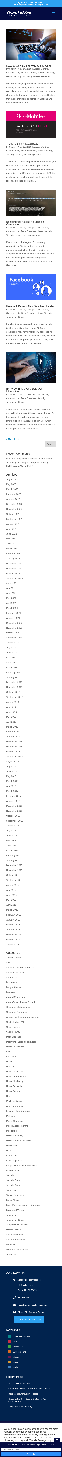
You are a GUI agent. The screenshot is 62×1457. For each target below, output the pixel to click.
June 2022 (11, 533)
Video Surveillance (15, 1239)
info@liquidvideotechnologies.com (33, 1305)
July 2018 (11, 766)
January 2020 (13, 677)
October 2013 (13, 924)
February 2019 (13, 731)
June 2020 (11, 652)
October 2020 (13, 632)
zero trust (11, 1254)
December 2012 (14, 934)
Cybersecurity (13, 72)
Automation (12, 977)
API (8, 962)
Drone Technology (15, 1046)
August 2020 (12, 642)
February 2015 (13, 914)
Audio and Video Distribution (20, 967)
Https (8, 1096)
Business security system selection (23, 1394)
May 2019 (11, 717)
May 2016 (11, 840)
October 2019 (13, 692)
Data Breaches (28, 72)
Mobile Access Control (17, 1125)
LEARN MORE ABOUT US (29, 1319)
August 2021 (12, 583)
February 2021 (13, 613)
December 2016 (14, 806)
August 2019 (12, 702)
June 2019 (11, 712)
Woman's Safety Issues (18, 1249)
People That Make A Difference (21, 1165)
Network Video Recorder (18, 1140)
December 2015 (14, 865)
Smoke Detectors (15, 1195)
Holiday (10, 1066)
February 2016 (13, 855)
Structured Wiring (15, 1210)
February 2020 (13, 672)
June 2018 (11, 771)
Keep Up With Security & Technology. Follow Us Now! (31, 1445)
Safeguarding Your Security (20, 1407)
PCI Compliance (14, 1160)
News (9, 76)
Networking (11, 1145)
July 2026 (11, 479)
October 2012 (13, 939)
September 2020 (14, 637)
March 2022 (12, 548)
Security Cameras (15, 1185)
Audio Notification (15, 972)
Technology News (31, 76)
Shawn (12, 68)
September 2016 (14, 821)
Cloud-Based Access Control (20, 1002)
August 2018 (12, 761)
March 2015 (12, 910)
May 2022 (11, 538)
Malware (10, 1116)
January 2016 (13, 860)
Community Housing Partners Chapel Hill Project (29, 1389)
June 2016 (11, 835)
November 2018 (14, 746)
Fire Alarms (12, 1056)
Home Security (13, 1091)
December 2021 (14, 563)
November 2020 (14, 628)
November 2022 (14, 509)
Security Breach (14, 154)
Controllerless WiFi (15, 1022)
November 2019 (14, 687)
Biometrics (11, 982)
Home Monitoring (15, 1081)
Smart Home (12, 1190)
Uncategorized (13, 1229)
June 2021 (11, 593)
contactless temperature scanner (22, 1017)
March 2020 (12, 667)
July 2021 (11, 588)
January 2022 (13, 558)
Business (10, 992)
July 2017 (11, 786)
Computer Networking (17, 1012)
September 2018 (14, 756)
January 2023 (13, 499)
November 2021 (14, 568)
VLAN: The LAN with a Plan (20, 1383)
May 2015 (11, 900)
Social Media (12, 1200)
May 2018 (11, 776)
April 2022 (11, 543)
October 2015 (13, 875)
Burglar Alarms (13, 987)
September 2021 (14, 578)
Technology (12, 1215)
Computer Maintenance (18, 1007)
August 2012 (12, 944)
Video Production (14, 1234)
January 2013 (13, 929)
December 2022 (14, 504)
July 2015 (11, 890)
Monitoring (11, 1130)
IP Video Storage (14, 1101)
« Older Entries (13, 439)
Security (17, 76)
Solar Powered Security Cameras (23, 1205)
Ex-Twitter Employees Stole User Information (24, 390)
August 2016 (12, 825)
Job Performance (15, 1106)
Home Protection (14, 1086)
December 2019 (14, 682)
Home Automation (15, 1071)
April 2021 (11, 603)
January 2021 (13, 618)
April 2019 (11, 722)
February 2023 (13, 494)
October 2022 (13, 514)
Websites (45, 76)
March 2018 (12, 781)
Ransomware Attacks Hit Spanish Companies (25, 223)
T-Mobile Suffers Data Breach (22, 143)
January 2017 (13, 801)
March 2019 (12, 727)
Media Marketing (14, 1121)
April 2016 (11, 845)
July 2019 (11, 707)
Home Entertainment (16, 1076)
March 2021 (12, 608)
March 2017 (12, 791)
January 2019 (13, 736)
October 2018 (13, 751)
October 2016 (13, 816)
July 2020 (11, 647)
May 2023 (11, 484)
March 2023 (12, 489)
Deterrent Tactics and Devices (21, 1041)
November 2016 (14, 811)
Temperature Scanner (17, 1224)
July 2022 (11, 529)
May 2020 (11, 657)
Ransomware (13, 1170)
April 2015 (11, 905)
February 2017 (13, 796)
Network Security (45, 72)
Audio (15, 1367)
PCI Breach (12, 1155)
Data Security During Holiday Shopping (28, 65)
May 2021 (11, 598)
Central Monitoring (15, 997)
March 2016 (12, 850)
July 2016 (11, 830)
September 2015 (14, 880)
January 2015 (13, 919)
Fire (8, 1051)
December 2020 (14, 623)
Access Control (40, 68)
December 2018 (14, 741)
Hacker (9, 1061)
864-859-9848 (24, 1298)
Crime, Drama (13, 1027)
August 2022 (12, 524)
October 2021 (13, 573)
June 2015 (11, 895)
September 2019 (14, 697)
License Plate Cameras (18, 1111)
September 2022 (14, 519)
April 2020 (11, 662)
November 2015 (14, 870)
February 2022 (13, 553)
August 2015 (12, 885)
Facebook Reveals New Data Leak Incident (30, 306)
